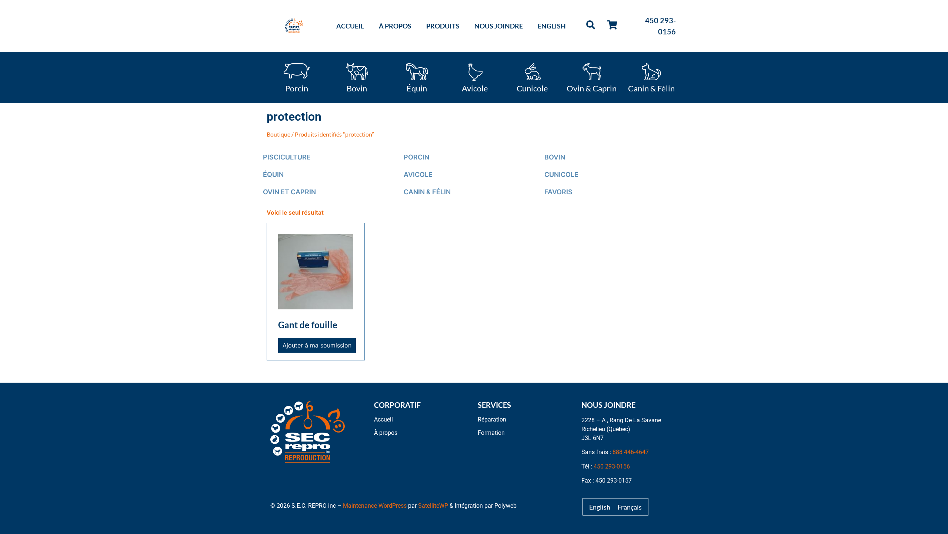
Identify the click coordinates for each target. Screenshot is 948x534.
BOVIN (554, 157)
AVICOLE (418, 174)
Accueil (350, 26)
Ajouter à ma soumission (317, 345)
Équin (417, 87)
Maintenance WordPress (375, 505)
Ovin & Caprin (592, 87)
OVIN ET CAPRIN (289, 192)
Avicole (475, 87)
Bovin (357, 87)
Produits (443, 26)
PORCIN (416, 157)
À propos (395, 26)
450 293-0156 (612, 466)
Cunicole (532, 87)
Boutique (278, 134)
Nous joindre (498, 26)
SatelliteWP (433, 505)
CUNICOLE (561, 174)
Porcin (296, 87)
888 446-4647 (630, 452)
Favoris (558, 192)
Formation (491, 432)
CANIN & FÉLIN (427, 192)
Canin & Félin (651, 87)
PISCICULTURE (287, 157)
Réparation (492, 419)
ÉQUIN (273, 174)
